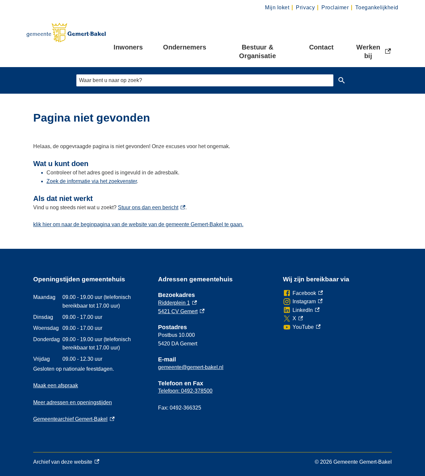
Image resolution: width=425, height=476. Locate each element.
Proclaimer (335, 7)
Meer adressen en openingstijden (72, 402)
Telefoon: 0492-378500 (185, 391)
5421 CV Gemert (181, 311)
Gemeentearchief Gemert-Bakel (74, 419)
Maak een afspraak (55, 385)
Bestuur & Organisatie (257, 51)
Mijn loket (277, 7)
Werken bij (374, 51)
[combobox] (204, 80)
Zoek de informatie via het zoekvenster (91, 181)
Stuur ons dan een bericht (151, 207)
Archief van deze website (62, 462)
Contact (321, 47)
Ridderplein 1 (177, 303)
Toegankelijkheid (376, 7)
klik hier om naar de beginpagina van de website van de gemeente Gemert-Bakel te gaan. (138, 224)
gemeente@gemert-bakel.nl (190, 367)
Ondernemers (184, 47)
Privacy (305, 7)
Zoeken (342, 80)
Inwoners (128, 47)
